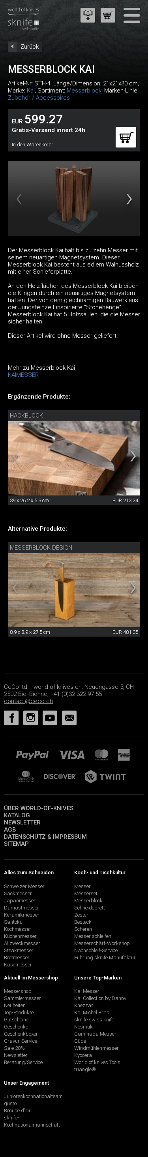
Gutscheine (16, 1020)
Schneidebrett (89, 908)
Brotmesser (17, 957)
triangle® (85, 1069)
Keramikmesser (21, 915)
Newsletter (22, 822)
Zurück (30, 46)
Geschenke (16, 1027)
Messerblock (84, 90)
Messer (82, 886)
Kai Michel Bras (91, 1012)
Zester (81, 915)
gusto (10, 1103)
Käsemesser (18, 965)
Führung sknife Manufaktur (105, 957)
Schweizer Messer (24, 886)
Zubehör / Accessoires (39, 97)
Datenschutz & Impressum (45, 836)
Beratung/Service (23, 1062)
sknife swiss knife (94, 1020)
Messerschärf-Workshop (102, 943)
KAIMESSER (23, 374)
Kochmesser (17, 929)
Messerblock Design (41, 547)
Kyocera (83, 1055)
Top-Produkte (19, 1012)
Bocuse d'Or (17, 1111)
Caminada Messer (95, 1034)
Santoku (13, 922)
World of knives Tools (97, 1062)
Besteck (83, 922)
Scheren (83, 929)
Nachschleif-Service (96, 950)
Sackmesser (18, 893)
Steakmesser (19, 950)
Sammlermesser (22, 998)
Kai (31, 90)
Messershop (18, 991)
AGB (10, 829)
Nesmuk (83, 1027)
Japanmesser (20, 901)
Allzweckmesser (22, 943)
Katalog (17, 815)
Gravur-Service (20, 1041)
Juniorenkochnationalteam (33, 1096)
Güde (80, 1041)
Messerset (85, 893)
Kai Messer (86, 991)
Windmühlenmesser (96, 1048)
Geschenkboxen (21, 1034)
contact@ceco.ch (28, 701)
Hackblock (26, 415)
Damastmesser (21, 908)
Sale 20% (14, 1048)
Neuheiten (15, 1005)
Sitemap (16, 843)
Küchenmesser (20, 936)
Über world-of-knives (38, 808)
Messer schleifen (92, 936)
